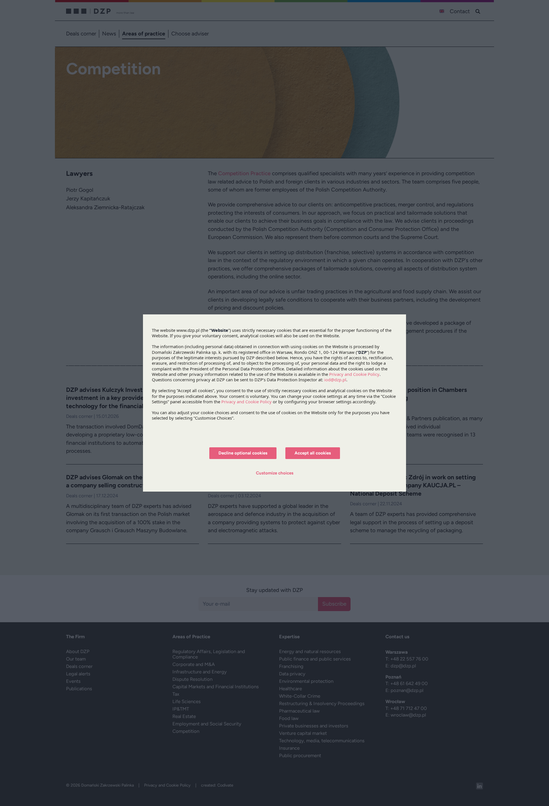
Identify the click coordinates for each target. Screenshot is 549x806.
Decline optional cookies (242, 453)
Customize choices (274, 473)
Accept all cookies (313, 453)
